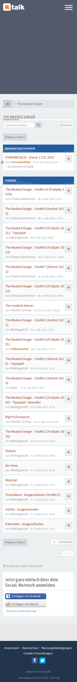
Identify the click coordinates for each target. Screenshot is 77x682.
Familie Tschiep (21, 310)
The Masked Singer (19, 117)
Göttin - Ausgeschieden (21, 509)
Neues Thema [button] (16, 137)
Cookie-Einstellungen (38, 653)
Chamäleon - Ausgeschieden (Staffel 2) (32, 495)
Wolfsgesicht (19, 237)
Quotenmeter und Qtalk (20, 166)
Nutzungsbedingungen (56, 648)
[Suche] (38, 125)
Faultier (10, 451)
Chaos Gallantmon (23, 199)
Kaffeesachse (20, 349)
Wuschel (11, 480)
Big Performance (17, 417)
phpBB (47, 671)
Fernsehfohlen (21, 162)
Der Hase (11, 466)
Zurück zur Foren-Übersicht (23, 566)
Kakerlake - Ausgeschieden (24, 524)
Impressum (11, 648)
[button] (71, 553)
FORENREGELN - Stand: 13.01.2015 (29, 157)
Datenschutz (30, 648)
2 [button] (65, 553)
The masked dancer (19, 306)
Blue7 (14, 387)
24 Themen (66, 125)
